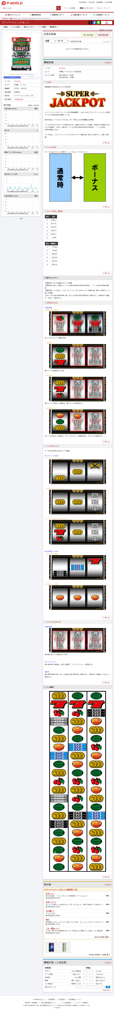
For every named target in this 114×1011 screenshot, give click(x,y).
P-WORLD (12, 3)
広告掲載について (74, 999)
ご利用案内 (51, 999)
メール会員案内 (65, 1003)
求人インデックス (103, 8)
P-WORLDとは (38, 999)
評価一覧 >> (107, 990)
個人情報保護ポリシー (49, 1003)
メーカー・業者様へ (82, 1003)
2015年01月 (19, 99)
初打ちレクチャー (29, 27)
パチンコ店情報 (69, 8)
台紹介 (6, 27)
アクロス (31, 18)
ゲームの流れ (15, 27)
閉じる (107, 142)
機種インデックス (86, 8)
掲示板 (53, 27)
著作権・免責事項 (31, 1003)
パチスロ (24, 18)
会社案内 (62, 999)
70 (106, 937)
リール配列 (42, 27)
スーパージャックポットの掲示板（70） (62, 890)
